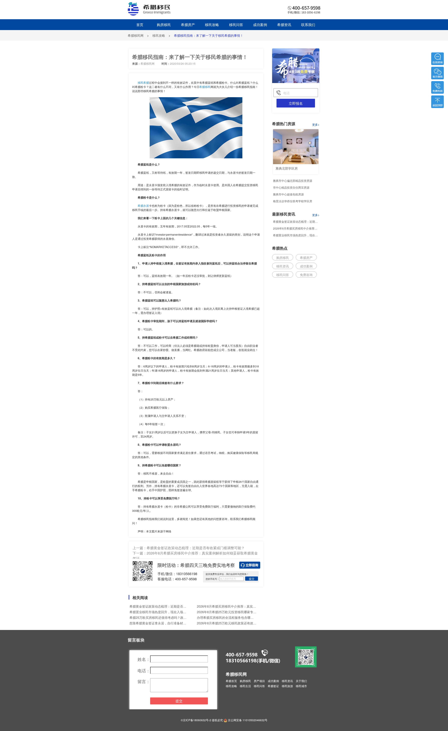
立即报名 (296, 103)
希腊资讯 (284, 24)
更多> (315, 125)
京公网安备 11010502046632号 (247, 720)
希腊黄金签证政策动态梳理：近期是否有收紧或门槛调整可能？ (196, 547)
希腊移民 (205, 87)
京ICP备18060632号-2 (197, 720)
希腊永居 (143, 206)
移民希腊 (143, 83)
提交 (251, 579)
